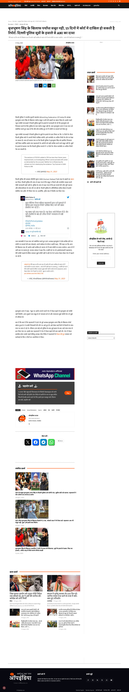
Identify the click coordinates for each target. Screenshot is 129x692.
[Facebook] (109, 1)
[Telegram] (45, 85)
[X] (115, 1)
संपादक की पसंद (24, 24)
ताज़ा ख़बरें (91, 72)
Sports (40, 410)
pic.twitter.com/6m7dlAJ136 (33, 273)
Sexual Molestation (31, 410)
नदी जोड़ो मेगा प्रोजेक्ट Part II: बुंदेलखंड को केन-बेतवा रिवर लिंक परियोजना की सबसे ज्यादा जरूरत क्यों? (104, 154)
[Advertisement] (55, 646)
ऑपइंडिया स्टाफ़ (70, 43)
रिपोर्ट (16, 24)
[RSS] (113, 1)
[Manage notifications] (4, 687)
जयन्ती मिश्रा (49, 601)
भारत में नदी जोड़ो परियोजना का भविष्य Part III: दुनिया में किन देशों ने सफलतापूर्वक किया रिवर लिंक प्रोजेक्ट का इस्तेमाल (69, 624)
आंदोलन (44, 410)
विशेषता (11, 601)
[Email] (49, 85)
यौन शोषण (58, 410)
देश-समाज (15, 21)
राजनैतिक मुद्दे (12, 590)
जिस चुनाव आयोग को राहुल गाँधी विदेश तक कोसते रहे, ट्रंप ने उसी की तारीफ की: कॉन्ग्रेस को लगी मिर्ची (26, 596)
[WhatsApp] (117, 1)
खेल (49, 410)
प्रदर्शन (53, 410)
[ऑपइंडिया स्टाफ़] (22, 419)
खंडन (72, 179)
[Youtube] (120, 1)
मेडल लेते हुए (61, 334)
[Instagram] (111, 1)
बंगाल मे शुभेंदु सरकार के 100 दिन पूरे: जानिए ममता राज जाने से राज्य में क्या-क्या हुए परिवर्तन (62, 596)
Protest (23, 410)
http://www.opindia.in (34, 418)
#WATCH (27, 264)
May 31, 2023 (51, 171)
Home (9, 21)
